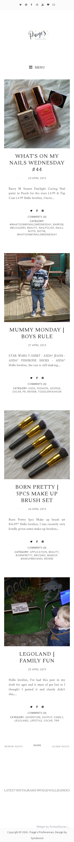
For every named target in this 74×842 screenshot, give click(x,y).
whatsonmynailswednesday (37, 234)
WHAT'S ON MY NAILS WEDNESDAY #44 (37, 163)
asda (31, 388)
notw (41, 231)
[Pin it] (43, 211)
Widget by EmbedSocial (51, 826)
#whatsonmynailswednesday (31, 224)
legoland (21, 720)
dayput (47, 717)
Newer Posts (14, 746)
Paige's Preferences (42, 832)
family (58, 717)
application (38, 552)
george (55, 388)
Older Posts (60, 746)
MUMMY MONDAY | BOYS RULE (37, 333)
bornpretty (24, 555)
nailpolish (46, 227)
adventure (33, 717)
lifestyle (36, 720)
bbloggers (18, 227)
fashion (42, 388)
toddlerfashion (50, 391)
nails (59, 227)
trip (57, 720)
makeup (52, 555)
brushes (40, 555)
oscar (16, 391)
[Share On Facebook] (37, 211)
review (32, 391)
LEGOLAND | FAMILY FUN (37, 657)
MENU (39, 67)
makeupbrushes (32, 558)
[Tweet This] (31, 211)
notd (32, 231)
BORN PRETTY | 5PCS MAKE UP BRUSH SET (37, 494)
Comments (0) (37, 216)
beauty (32, 227)
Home (37, 745)
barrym (58, 224)
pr (24, 391)
